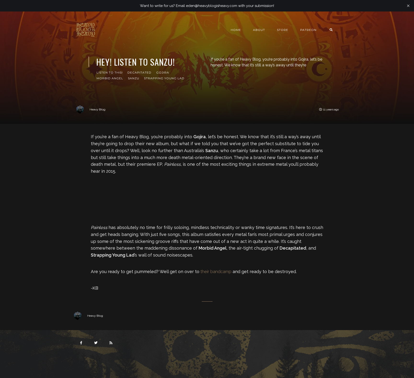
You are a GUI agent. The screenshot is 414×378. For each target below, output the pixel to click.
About (259, 30)
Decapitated (139, 72)
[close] (408, 6)
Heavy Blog (97, 109)
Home (236, 30)
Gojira (162, 72)
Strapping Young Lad (164, 78)
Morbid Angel (110, 78)
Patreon (308, 30)
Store (282, 30)
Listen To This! (110, 72)
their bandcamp (216, 271)
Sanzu (133, 78)
